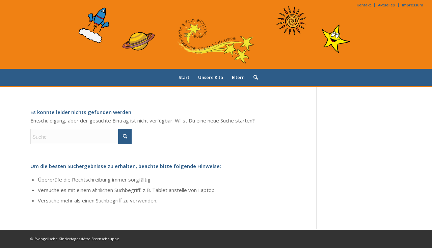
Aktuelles (386, 4)
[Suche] (253, 77)
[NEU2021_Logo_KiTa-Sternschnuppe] (216, 39)
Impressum (412, 4)
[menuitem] (364, 5)
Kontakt (364, 4)
